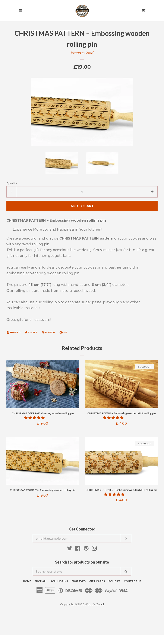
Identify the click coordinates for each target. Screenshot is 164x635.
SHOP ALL (41, 581)
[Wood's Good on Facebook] (78, 549)
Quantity (11, 183)
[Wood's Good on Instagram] (94, 549)
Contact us (132, 581)
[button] (34, 418)
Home (27, 581)
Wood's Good (82, 53)
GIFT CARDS (97, 581)
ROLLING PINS (59, 581)
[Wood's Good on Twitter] (69, 549)
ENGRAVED (79, 581)
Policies (114, 581)
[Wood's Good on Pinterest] (86, 549)
